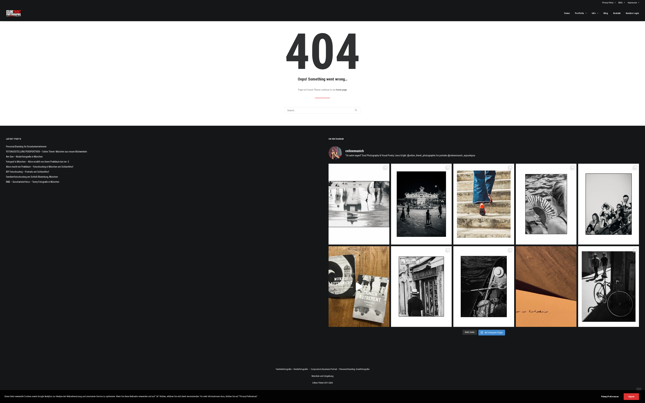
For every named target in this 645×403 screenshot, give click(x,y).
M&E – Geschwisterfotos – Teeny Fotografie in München (32, 181)
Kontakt (617, 13)
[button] (355, 110)
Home (567, 13)
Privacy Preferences (610, 396)
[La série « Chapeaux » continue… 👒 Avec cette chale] (421, 286)
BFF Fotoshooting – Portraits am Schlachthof (27, 171)
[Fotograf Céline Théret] (13, 13)
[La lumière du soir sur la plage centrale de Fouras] (421, 204)
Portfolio (579, 13)
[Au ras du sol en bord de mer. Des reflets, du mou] (359, 204)
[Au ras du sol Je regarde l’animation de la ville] (483, 204)
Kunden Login (632, 13)
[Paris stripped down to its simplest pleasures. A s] (546, 204)
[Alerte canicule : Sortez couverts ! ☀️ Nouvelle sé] (483, 286)
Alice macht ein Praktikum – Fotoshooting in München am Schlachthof (39, 166)
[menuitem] (609, 2)
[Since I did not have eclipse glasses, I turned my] (608, 204)
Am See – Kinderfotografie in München (24, 156)
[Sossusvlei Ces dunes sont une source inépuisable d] (546, 286)
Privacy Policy (607, 3)
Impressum (632, 3)
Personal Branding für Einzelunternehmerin (26, 146)
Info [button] (594, 13)
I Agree (631, 396)
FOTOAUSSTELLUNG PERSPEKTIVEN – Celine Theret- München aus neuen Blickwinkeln (46, 151)
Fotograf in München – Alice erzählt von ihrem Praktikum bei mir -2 (37, 161)
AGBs (620, 3)
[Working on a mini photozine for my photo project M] (359, 286)
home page (341, 89)
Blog (606, 13)
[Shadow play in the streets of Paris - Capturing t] (608, 286)
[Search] (322, 110)
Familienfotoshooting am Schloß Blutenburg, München (32, 176)
